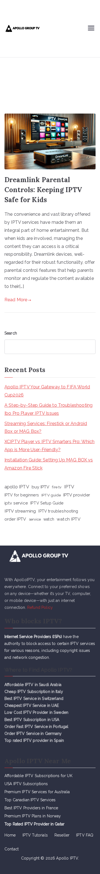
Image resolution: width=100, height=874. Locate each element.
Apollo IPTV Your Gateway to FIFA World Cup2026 (47, 391)
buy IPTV (40, 486)
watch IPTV (69, 519)
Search (10, 333)
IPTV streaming (20, 511)
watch (48, 519)
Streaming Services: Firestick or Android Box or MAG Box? (45, 427)
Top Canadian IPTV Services (30, 800)
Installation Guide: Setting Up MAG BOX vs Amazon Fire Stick (48, 464)
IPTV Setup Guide (47, 503)
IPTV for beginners (21, 495)
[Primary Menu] (91, 28)
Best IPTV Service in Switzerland (33, 698)
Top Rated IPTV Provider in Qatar (34, 824)
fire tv (56, 487)
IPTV (69, 486)
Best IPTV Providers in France (31, 808)
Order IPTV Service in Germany (33, 733)
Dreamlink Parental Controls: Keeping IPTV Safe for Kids (43, 189)
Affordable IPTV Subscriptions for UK (38, 775)
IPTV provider (76, 495)
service (35, 519)
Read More (15, 299)
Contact (11, 849)
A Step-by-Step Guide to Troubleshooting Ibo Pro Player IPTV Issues (48, 409)
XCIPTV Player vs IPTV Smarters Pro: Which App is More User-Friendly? (49, 445)
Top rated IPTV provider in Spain (34, 740)
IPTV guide (51, 495)
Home (10, 835)
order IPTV (15, 519)
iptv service (16, 503)
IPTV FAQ (84, 835)
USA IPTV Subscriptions (26, 784)
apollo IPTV (16, 486)
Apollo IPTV (67, 858)
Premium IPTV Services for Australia (37, 792)
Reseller (61, 835)
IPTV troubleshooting (58, 511)
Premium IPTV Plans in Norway (32, 816)
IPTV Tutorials (35, 835)
